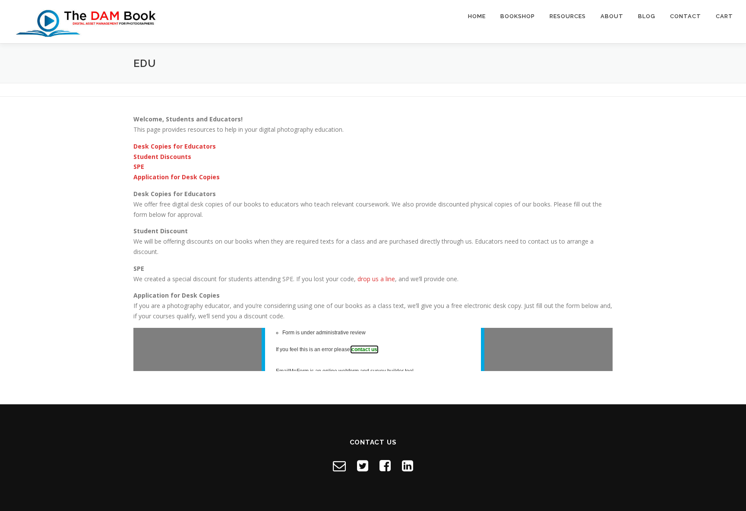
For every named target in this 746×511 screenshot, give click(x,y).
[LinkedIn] (407, 465)
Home (477, 16)
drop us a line (376, 279)
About (612, 16)
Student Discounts (162, 156)
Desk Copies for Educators (174, 146)
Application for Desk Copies (176, 177)
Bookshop (517, 16)
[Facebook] (385, 465)
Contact (685, 16)
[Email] (339, 465)
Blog (646, 16)
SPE (138, 166)
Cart (724, 16)
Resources (568, 16)
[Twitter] (362, 465)
